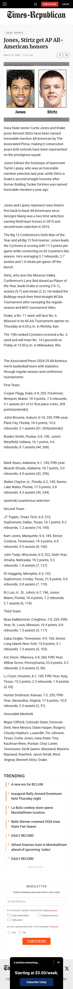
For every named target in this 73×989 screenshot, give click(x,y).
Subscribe (50, 4)
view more (35, 867)
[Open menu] (5, 4)
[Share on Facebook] (59, 55)
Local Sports (14, 33)
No (24, 932)
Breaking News (50, 915)
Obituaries (17, 920)
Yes (13, 932)
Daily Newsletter (20, 915)
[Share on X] (66, 55)
